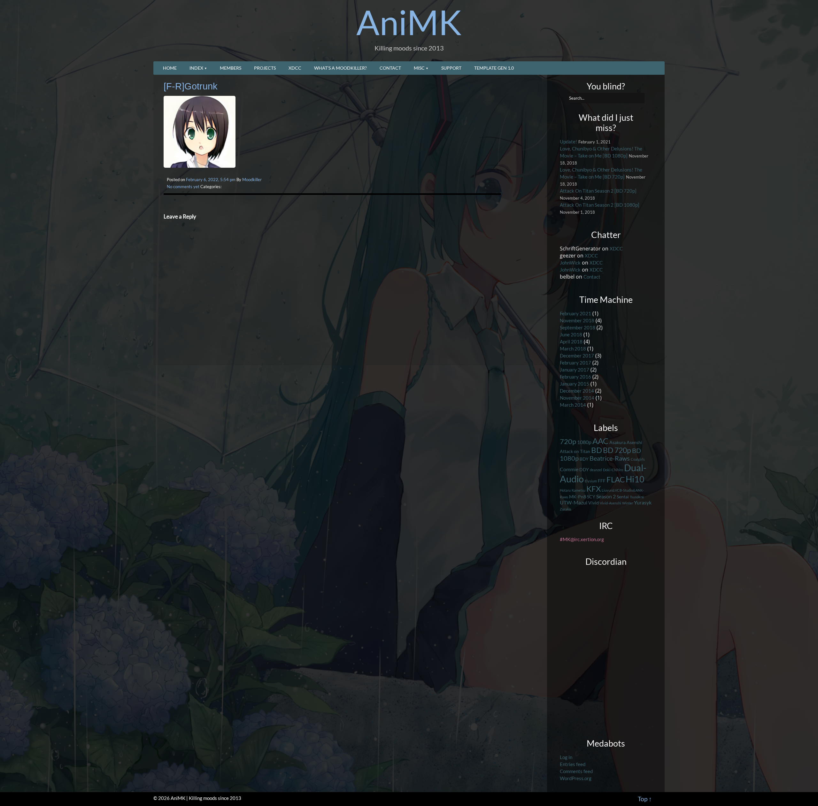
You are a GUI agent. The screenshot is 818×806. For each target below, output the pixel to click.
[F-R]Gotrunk (191, 86)
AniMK (409, 22)
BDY (584, 459)
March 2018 (573, 348)
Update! (568, 141)
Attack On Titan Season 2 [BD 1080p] (599, 205)
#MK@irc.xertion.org (582, 539)
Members (230, 68)
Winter (627, 503)
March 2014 (573, 405)
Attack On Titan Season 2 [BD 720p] (598, 191)
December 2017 (577, 355)
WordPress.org (575, 778)
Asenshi (634, 442)
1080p (584, 442)
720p (568, 441)
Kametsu (578, 490)
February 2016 (575, 377)
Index (196, 68)
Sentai (623, 496)
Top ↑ (645, 798)
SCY (591, 496)
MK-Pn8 (577, 496)
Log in (566, 757)
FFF (602, 480)
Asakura (617, 442)
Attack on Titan (575, 451)
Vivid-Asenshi (610, 503)
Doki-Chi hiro (613, 470)
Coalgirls (638, 459)
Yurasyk (643, 502)
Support (451, 68)
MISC (419, 68)
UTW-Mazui (573, 502)
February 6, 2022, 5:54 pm (210, 179)
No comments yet (183, 186)
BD (596, 450)
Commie (569, 469)
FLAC (615, 479)
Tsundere (637, 497)
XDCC (295, 68)
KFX (593, 488)
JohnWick (570, 262)
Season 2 (606, 496)
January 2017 (574, 369)
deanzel (596, 470)
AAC (600, 441)
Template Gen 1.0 (494, 68)
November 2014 (577, 398)
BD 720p (617, 450)
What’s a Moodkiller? (340, 68)
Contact (390, 68)
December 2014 (577, 391)
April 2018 (571, 341)
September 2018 (577, 327)
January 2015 (574, 384)
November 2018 (577, 320)
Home (170, 68)
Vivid (593, 502)
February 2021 (575, 313)
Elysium (591, 481)
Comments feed (576, 771)
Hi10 (635, 479)
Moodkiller (252, 179)
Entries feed (572, 764)
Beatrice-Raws (610, 458)
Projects (265, 68)
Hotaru (565, 490)
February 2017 (575, 362)
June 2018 (571, 334)
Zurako (565, 509)
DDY (584, 469)
